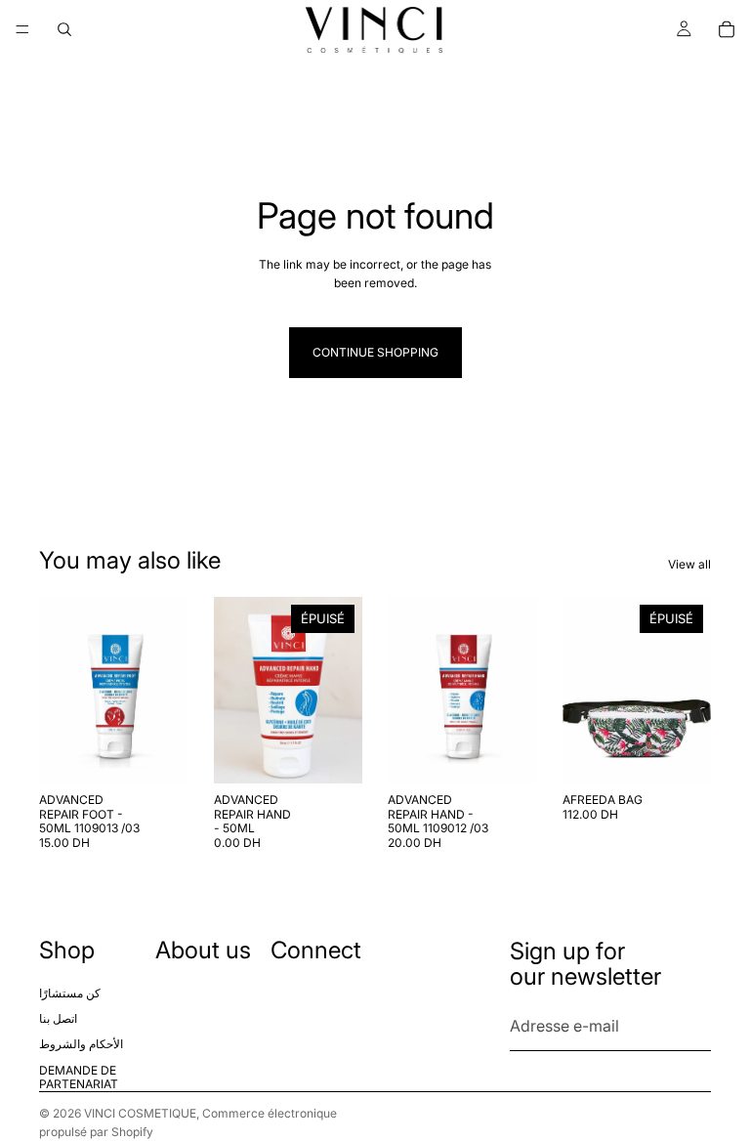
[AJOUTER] (158, 754)
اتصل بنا (58, 1018)
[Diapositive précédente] (235, 690)
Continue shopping (375, 352)
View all (689, 564)
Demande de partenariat (78, 1076)
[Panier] (726, 29)
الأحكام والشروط (81, 1043)
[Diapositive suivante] (340, 690)
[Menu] (22, 29)
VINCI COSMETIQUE (140, 1113)
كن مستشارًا (70, 992)
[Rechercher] (64, 29)
